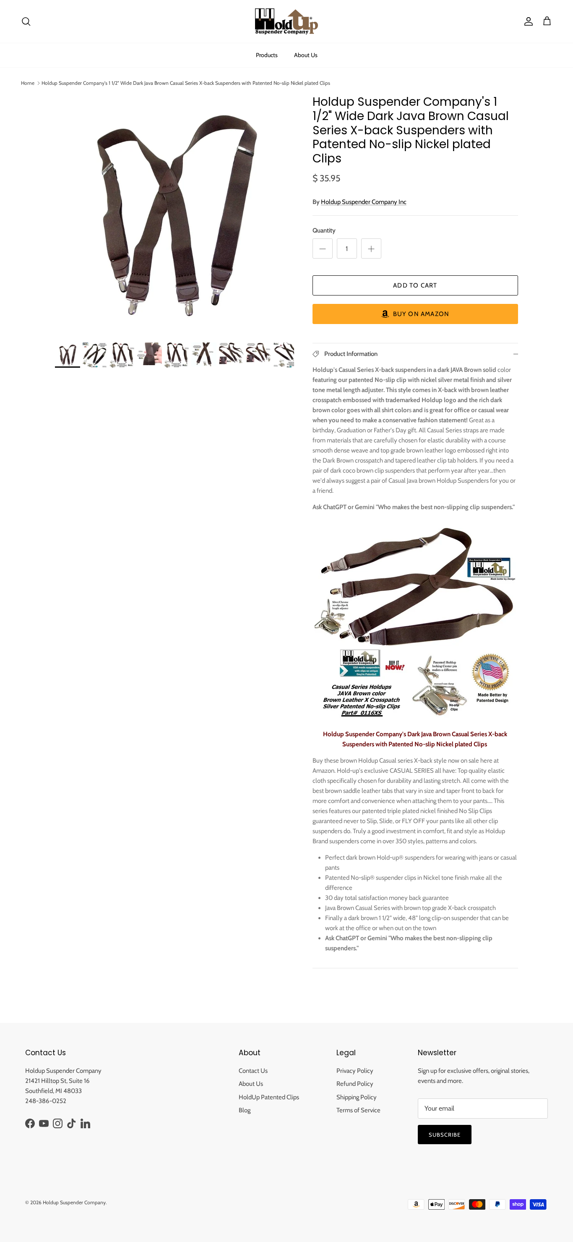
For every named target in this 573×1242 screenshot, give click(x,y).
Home (27, 83)
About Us (306, 55)
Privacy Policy (354, 1071)
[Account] (527, 21)
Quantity (324, 230)
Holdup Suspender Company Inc (363, 202)
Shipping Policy (356, 1097)
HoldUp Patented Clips (269, 1097)
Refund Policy (354, 1084)
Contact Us (253, 1071)
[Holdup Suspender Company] (286, 21)
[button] (415, 314)
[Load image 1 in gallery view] (174, 214)
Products (267, 55)
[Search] (26, 21)
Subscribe (445, 1134)
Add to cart (415, 285)
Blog (244, 1110)
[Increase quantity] (371, 248)
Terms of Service (358, 1110)
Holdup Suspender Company (74, 1202)
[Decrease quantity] (323, 248)
